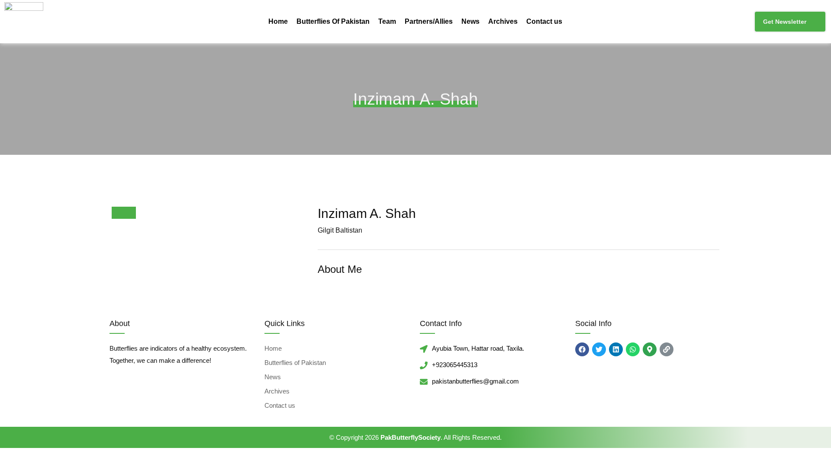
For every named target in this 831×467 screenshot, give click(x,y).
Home (278, 21)
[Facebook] (582, 349)
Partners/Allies (429, 21)
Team (387, 21)
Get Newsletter (784, 21)
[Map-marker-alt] (650, 349)
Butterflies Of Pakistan (333, 21)
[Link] (666, 349)
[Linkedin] (616, 349)
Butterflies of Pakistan (295, 362)
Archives (503, 21)
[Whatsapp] (633, 349)
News (470, 21)
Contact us (544, 21)
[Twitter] (599, 349)
